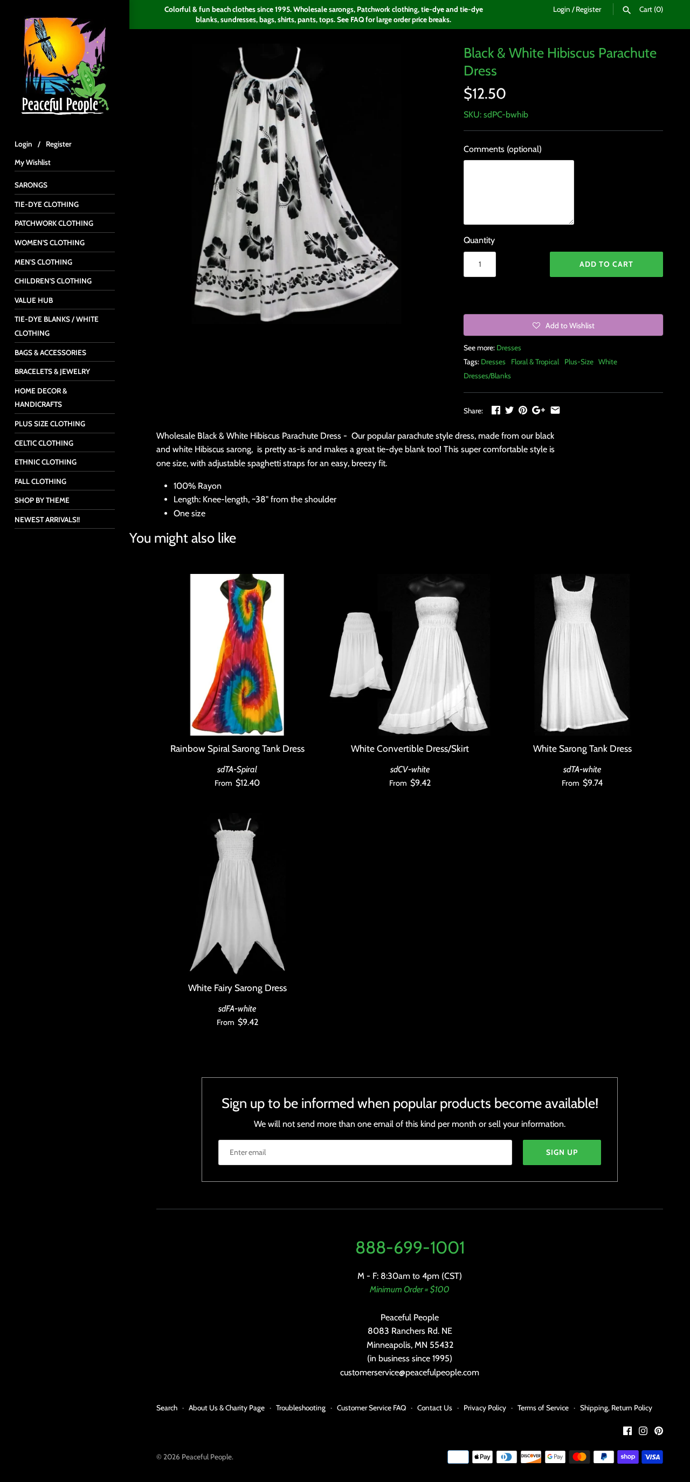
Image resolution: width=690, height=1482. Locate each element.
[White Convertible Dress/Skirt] (410, 655)
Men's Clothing (43, 262)
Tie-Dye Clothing (47, 204)
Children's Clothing (53, 280)
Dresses (508, 347)
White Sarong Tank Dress (582, 748)
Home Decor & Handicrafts (41, 397)
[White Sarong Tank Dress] (582, 655)
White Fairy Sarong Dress (237, 987)
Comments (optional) (503, 149)
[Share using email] (555, 410)
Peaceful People (207, 1456)
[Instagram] (643, 1433)
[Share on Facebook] (496, 410)
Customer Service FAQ (371, 1407)
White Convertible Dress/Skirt (410, 748)
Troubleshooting (301, 1407)
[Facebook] (627, 1433)
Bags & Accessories (50, 352)
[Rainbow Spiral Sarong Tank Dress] (237, 655)
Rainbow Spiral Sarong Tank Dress (237, 748)
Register (588, 9)
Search (166, 1407)
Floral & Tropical (535, 361)
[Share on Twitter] (509, 410)
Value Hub (34, 300)
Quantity (479, 240)
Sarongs (31, 185)
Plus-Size (579, 361)
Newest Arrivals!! (47, 519)
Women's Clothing (50, 242)
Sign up (562, 1152)
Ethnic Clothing (46, 462)
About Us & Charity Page (227, 1407)
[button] (563, 325)
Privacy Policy (485, 1407)
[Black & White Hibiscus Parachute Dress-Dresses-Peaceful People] (296, 184)
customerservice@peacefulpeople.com (409, 1372)
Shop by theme (42, 500)
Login (561, 9)
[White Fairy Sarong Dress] (237, 894)
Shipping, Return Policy (616, 1407)
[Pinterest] (658, 1433)
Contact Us (434, 1407)
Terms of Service (543, 1407)
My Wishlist (33, 162)
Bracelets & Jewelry (52, 371)
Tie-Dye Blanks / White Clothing (57, 326)
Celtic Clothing (44, 443)
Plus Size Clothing (50, 423)
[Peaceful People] (64, 65)
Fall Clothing (40, 481)
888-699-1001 (410, 1247)
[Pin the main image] (523, 410)
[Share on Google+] (538, 410)
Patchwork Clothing (54, 223)
